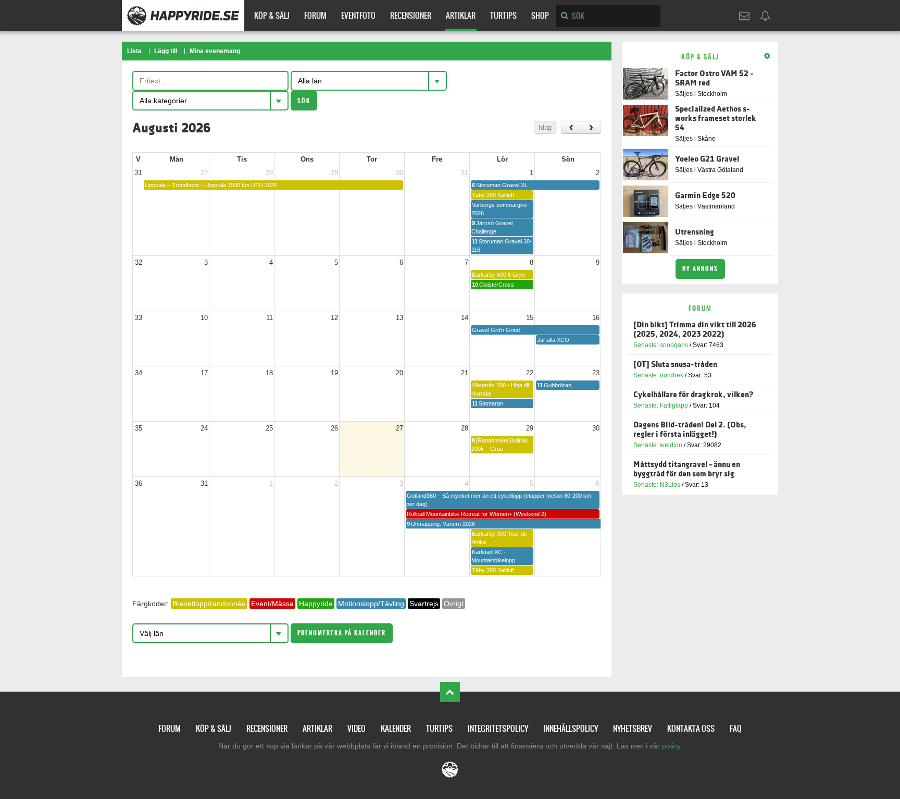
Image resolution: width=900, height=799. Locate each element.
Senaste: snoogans (660, 345)
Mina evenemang (215, 51)
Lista (134, 51)
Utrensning (694, 232)
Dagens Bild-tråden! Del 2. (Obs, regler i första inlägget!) (689, 429)
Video (356, 728)
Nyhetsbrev (632, 728)
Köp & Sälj (272, 15)
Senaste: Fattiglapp (660, 405)
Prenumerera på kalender (341, 633)
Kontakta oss (691, 728)
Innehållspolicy (570, 728)
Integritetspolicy (498, 728)
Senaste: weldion (657, 445)
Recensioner (410, 15)
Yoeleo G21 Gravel (707, 159)
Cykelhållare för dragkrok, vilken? (693, 395)
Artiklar (461, 15)
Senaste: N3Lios (656, 484)
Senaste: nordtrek (658, 375)
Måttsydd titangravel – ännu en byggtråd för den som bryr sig (686, 469)
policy (671, 746)
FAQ (736, 728)
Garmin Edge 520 (705, 196)
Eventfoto (358, 15)
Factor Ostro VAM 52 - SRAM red (714, 78)
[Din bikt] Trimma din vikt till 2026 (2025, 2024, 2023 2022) (694, 329)
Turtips (503, 15)
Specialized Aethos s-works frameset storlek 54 (715, 118)
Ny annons (700, 268)
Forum (315, 15)
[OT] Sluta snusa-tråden (675, 365)
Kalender (396, 728)
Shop (540, 15)
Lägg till (165, 51)
